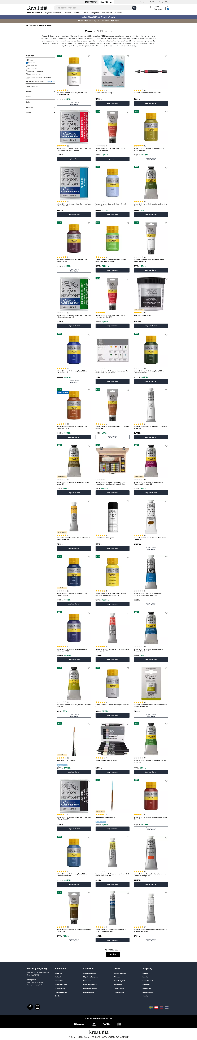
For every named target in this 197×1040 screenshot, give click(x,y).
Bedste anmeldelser (35, 71)
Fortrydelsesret (148, 981)
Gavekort (146, 996)
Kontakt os (143, 2)
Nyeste (31, 60)
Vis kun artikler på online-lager (41, 77)
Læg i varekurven (112, 103)
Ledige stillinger (119, 988)
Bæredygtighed (119, 981)
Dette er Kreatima (120, 973)
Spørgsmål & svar (164, 2)
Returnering (146, 984)
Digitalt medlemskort (90, 977)
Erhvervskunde (60, 988)
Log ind (156, 7)
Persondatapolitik (61, 992)
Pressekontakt (119, 992)
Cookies (57, 996)
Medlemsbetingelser (90, 988)
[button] (35, 12)
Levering (145, 977)
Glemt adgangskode (90, 984)
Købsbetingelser (148, 992)
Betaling (145, 973)
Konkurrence (118, 984)
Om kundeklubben (89, 973)
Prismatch (117, 977)
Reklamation (147, 988)
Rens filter (51, 82)
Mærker (33, 25)
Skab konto (158, 9)
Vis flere (113, 954)
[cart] (167, 7)
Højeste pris (32, 68)
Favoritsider (59, 981)
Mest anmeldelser (35, 74)
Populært (31, 63)
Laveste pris (32, 66)
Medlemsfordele (88, 992)
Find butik (58, 977)
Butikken (153, 2)
